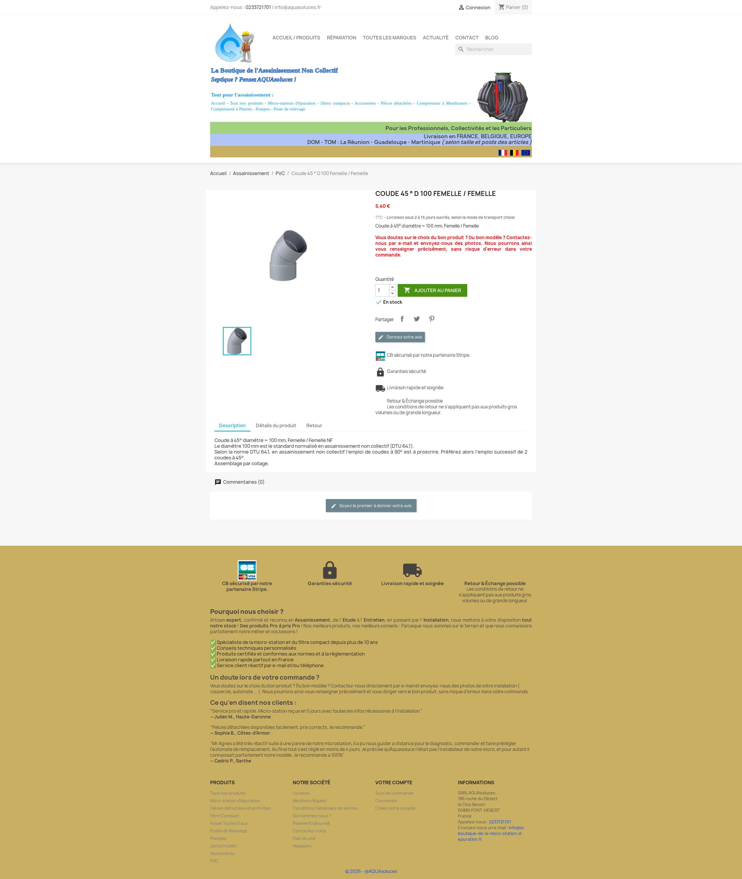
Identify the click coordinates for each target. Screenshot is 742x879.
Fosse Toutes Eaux (229, 823)
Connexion (386, 800)
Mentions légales (310, 800)
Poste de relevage (289, 109)
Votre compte (393, 782)
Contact (467, 37)
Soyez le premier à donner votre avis (375, 505)
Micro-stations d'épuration (292, 103)
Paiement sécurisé (311, 823)
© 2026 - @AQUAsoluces (371, 871)
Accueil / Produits (296, 37)
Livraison (301, 793)
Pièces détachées (396, 103)
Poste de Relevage (228, 830)
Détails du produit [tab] (276, 425)
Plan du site (304, 838)
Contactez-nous (309, 830)
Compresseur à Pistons (231, 109)
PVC (214, 861)
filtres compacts (335, 103)
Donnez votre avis (404, 337)
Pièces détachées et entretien (240, 808)
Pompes (263, 109)
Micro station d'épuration (235, 800)
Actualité (436, 37)
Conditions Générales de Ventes (325, 808)
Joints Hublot (223, 846)
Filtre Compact (224, 815)
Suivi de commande (394, 793)
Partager (402, 319)
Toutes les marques (389, 37)
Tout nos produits (246, 103)
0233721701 (258, 7)
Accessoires (365, 103)
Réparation (341, 37)
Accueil (218, 103)
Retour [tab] (314, 425)
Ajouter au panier (432, 290)
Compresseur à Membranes (442, 103)
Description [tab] (232, 425)
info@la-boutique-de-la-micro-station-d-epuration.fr (491, 833)
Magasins (302, 846)
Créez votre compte (395, 808)
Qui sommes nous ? (312, 815)
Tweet (417, 319)
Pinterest (431, 319)
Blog (491, 37)
